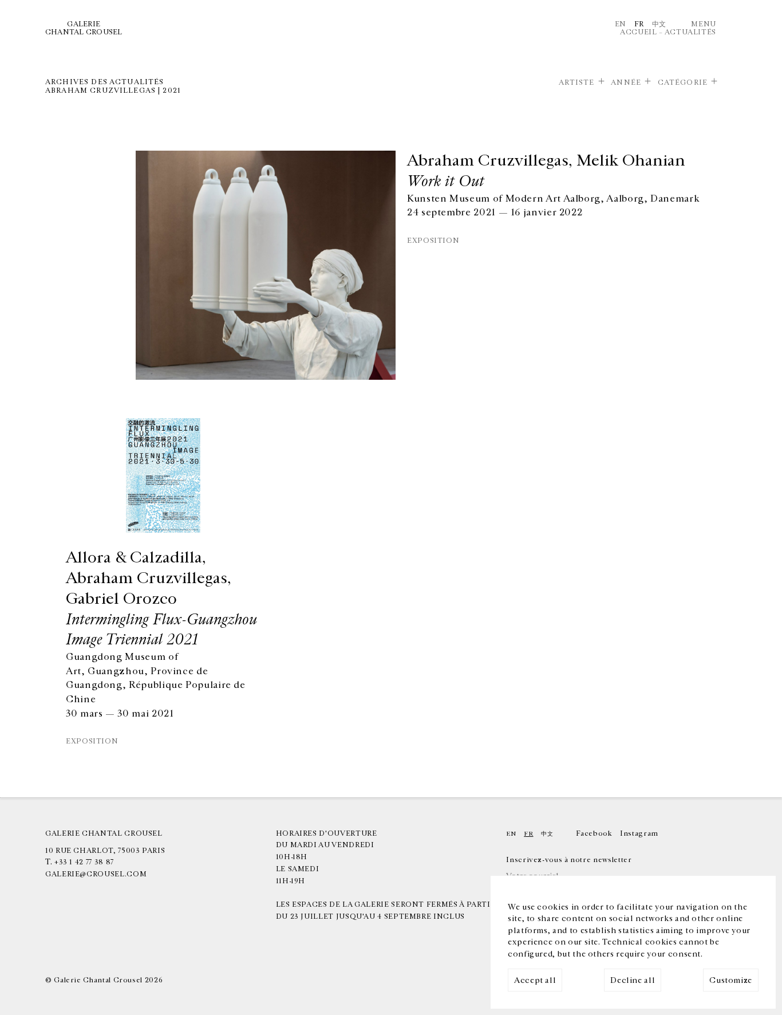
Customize (730, 980)
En (620, 24)
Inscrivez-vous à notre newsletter (568, 859)
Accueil (638, 32)
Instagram (639, 833)
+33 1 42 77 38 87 (84, 862)
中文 (659, 24)
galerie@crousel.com (96, 874)
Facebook (594, 833)
